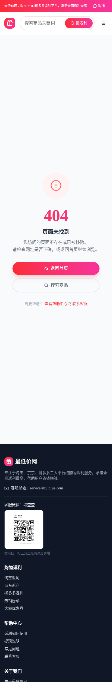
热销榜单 (12, 601)
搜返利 (81, 23)
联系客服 (80, 304)
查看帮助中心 (56, 304)
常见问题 (12, 649)
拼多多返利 (13, 593)
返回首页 (59, 268)
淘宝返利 (12, 578)
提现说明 (12, 641)
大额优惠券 (13, 608)
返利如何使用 (15, 634)
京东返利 (12, 586)
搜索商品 (59, 285)
